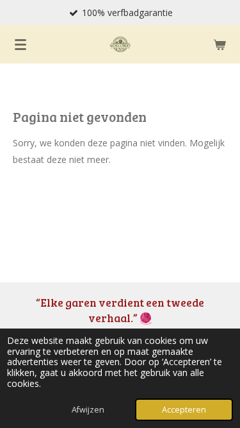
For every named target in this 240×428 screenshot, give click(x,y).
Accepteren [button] (184, 409)
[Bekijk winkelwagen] (219, 44)
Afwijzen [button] (88, 409)
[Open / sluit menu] (20, 44)
